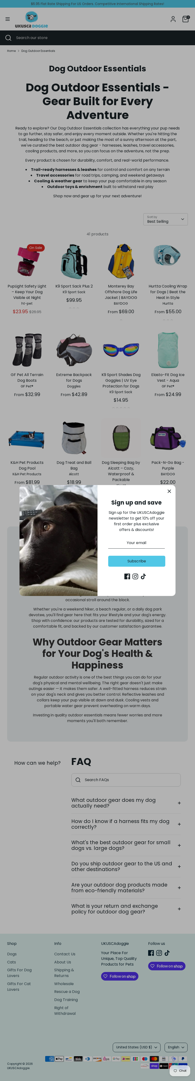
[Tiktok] (143, 576)
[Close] (169, 491)
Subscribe (136, 561)
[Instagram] (135, 576)
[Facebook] (127, 576)
